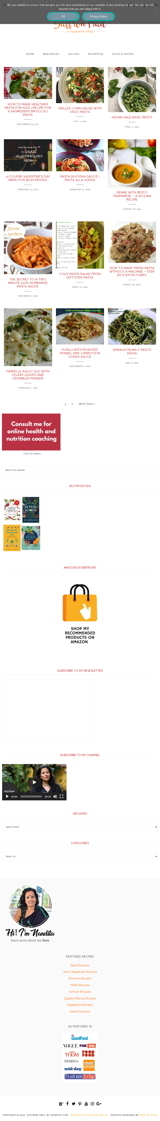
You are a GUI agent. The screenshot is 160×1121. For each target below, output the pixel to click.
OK (63, 16)
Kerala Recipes (80, 1011)
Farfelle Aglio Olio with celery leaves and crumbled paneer (28, 375)
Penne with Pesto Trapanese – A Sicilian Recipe (132, 196)
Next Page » (87, 403)
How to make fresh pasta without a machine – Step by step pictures (132, 271)
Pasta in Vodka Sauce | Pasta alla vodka (80, 178)
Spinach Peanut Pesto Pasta (132, 351)
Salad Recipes (80, 965)
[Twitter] (74, 1104)
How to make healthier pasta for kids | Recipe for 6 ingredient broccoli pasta (28, 110)
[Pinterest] (80, 1104)
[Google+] (99, 1104)
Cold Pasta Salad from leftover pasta (80, 275)
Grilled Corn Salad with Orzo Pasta (80, 110)
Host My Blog (148, 1115)
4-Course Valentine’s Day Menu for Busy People (28, 178)
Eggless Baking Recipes (80, 998)
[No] (155, 12)
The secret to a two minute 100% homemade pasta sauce (28, 283)
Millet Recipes (80, 985)
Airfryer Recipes (80, 991)
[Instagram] (92, 1104)
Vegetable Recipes (80, 1004)
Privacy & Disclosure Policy (89, 1115)
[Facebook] (67, 1104)
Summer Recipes (80, 978)
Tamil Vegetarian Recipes (80, 971)
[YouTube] (86, 1104)
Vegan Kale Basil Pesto (132, 117)
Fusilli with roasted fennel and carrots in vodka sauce (80, 353)
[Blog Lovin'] (61, 1104)
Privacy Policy (98, 16)
